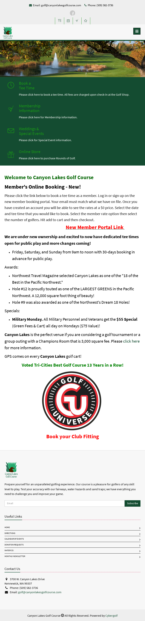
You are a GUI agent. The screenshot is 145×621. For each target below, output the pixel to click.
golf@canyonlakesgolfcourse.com (61, 5)
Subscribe (132, 503)
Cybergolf (111, 616)
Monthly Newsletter (15, 556)
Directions (10, 533)
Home (7, 527)
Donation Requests (14, 544)
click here (131, 341)
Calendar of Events (14, 538)
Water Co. (9, 550)
